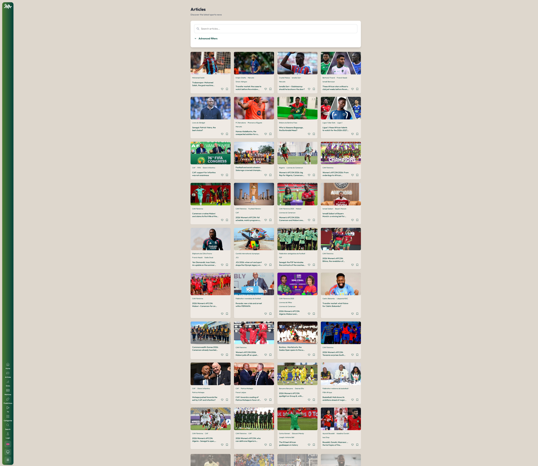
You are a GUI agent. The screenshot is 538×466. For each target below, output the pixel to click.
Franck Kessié (342, 78)
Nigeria (282, 168)
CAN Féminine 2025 (286, 209)
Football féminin (254, 209)
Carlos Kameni (284, 433)
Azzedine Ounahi (343, 433)
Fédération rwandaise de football (248, 298)
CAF (193, 168)
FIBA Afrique (327, 392)
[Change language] (7, 444)
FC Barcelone (241, 123)
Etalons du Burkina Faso (288, 123)
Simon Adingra (241, 82)
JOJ (237, 257)
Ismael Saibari (328, 209)
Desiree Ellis (299, 388)
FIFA (199, 168)
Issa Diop (326, 437)
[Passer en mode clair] (7, 452)
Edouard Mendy (298, 433)
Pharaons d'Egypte (255, 123)
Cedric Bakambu (329, 298)
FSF (280, 257)
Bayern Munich (340, 209)
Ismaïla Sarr (296, 78)
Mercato (251, 78)
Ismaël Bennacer (329, 82)
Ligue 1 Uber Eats (329, 123)
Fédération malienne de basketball (335, 388)
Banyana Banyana (286, 388)
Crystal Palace (284, 78)
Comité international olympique (247, 253)
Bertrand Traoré (329, 78)
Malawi (298, 209)
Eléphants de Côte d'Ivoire (202, 253)
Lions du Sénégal (198, 123)
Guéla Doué (208, 257)
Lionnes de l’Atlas (285, 302)
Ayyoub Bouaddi (329, 433)
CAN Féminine (328, 168)
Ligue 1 (339, 123)
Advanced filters (208, 38)
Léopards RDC (342, 298)
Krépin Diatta (241, 78)
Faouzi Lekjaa (241, 392)
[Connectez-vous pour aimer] (222, 89)
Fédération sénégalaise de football (292, 253)
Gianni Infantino (209, 168)
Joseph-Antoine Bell (286, 437)
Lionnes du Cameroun (295, 168)
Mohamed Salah (198, 78)
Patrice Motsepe (198, 392)
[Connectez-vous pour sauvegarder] (227, 89)
